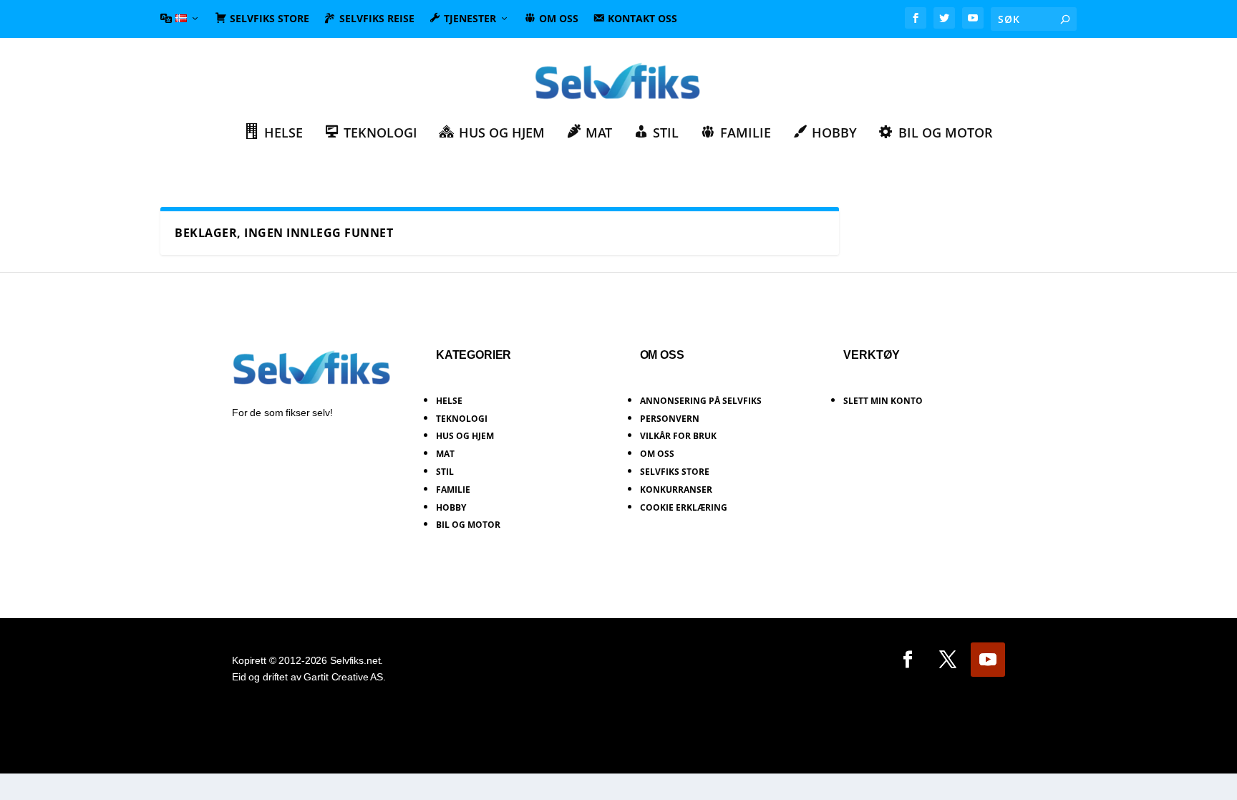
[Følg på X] (948, 659)
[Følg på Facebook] (908, 659)
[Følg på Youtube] (988, 659)
